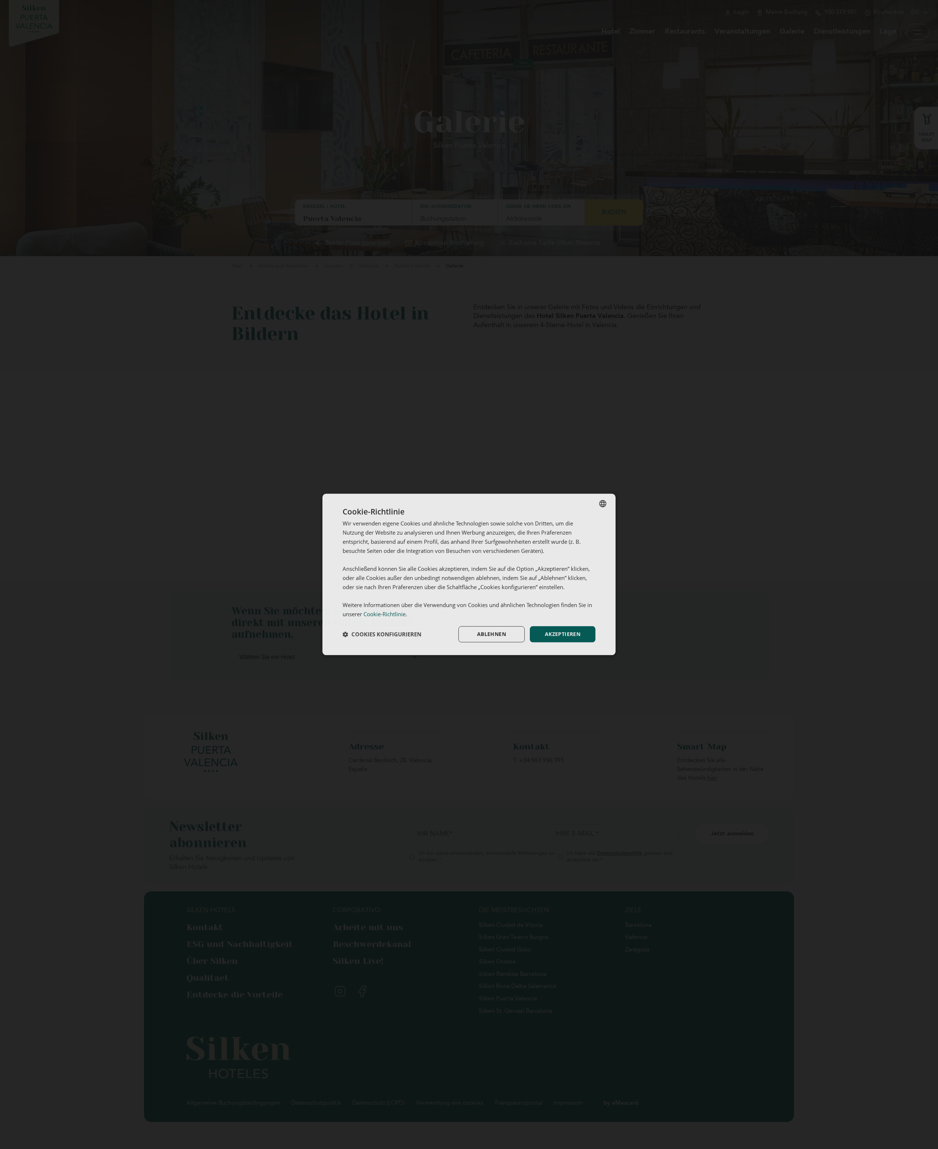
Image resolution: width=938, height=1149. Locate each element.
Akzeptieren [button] (562, 633)
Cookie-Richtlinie (384, 614)
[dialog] (469, 574)
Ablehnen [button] (491, 633)
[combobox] (602, 503)
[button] (382, 634)
